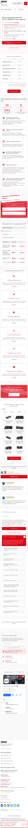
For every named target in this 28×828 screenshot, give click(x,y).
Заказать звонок (14, 394)
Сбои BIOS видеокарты (7, 262)
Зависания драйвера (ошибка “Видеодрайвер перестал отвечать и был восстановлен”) (6, 252)
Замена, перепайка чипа (6, 71)
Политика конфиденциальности (14, 815)
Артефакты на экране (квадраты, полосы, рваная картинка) (7, 246)
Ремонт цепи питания (6, 65)
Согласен (24, 824)
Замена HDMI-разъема (6, 75)
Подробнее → (22, 246)
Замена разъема (5, 78)
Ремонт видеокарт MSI (6, 758)
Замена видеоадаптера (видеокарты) (8, 68)
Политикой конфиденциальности (14, 647)
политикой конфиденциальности (19, 215)
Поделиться (2, 805)
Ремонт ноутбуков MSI (6, 755)
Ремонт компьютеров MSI (7, 761)
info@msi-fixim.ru (5, 781)
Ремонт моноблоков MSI (6, 763)
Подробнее (14, 286)
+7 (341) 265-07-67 (17, 3)
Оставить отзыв (14, 476)
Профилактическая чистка (7, 61)
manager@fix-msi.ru (5, 784)
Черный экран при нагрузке (6, 258)
